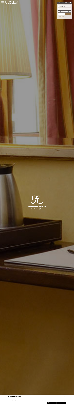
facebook (13, 3)
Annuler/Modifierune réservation (61, 16)
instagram (16, 3)
